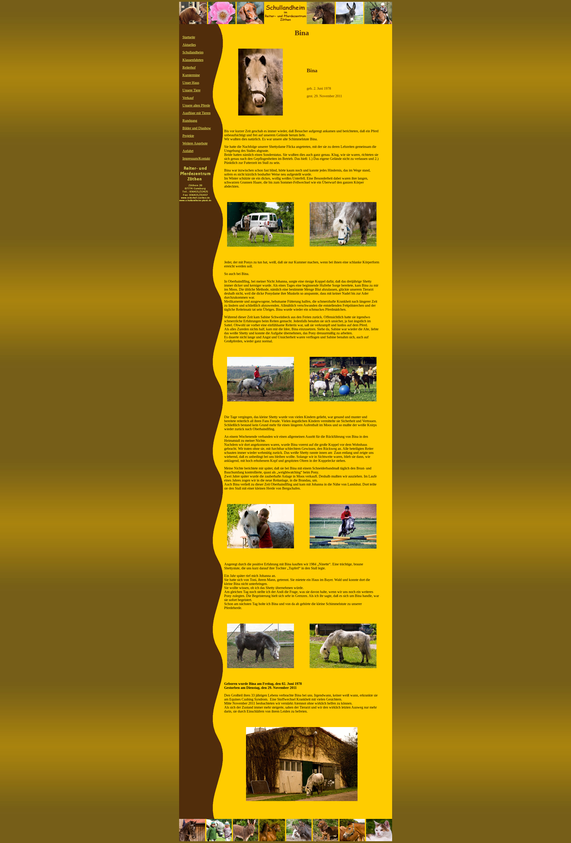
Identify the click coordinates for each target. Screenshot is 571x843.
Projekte (188, 136)
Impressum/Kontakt (196, 158)
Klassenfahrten (192, 60)
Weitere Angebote (195, 143)
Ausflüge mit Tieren (196, 113)
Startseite (188, 37)
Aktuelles (189, 45)
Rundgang (189, 120)
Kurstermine (191, 75)
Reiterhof (189, 67)
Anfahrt (187, 151)
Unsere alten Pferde (196, 105)
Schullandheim (192, 52)
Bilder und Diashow (196, 128)
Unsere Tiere (191, 90)
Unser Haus (190, 83)
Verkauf (188, 98)
